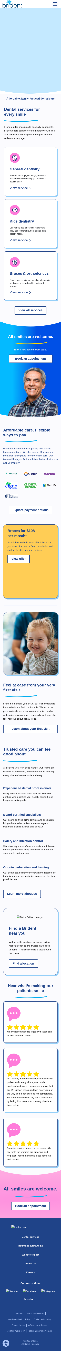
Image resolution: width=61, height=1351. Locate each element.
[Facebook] (29, 1291)
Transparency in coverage (40, 1331)
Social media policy (42, 1319)
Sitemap (19, 1313)
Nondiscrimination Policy (19, 1319)
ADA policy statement (37, 1325)
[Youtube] (12, 1291)
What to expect (30, 1254)
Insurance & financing (30, 1245)
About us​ (30, 1263)
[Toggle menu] (55, 4)
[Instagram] (48, 1291)
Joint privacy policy (16, 1331)
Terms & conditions (35, 1313)
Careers (30, 1272)
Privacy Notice (18, 1325)
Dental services (30, 1236)
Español (29, 1299)
